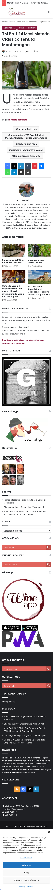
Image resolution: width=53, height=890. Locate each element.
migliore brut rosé (27, 143)
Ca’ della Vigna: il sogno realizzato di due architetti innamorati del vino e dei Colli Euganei (13, 291)
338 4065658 (11, 815)
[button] (48, 832)
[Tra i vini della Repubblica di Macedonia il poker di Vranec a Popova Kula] (39, 277)
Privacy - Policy (8, 701)
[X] (14, 166)
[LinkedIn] (21, 166)
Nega (26, 872)
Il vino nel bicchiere (28, 21)
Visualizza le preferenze (26, 880)
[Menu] (3, 13)
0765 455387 (11, 812)
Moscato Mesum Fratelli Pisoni (36, 261)
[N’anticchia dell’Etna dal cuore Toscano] (13, 250)
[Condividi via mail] (21, 172)
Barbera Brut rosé (27, 129)
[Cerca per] (49, 13)
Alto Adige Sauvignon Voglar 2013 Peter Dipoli (25, 735)
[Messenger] (41, 166)
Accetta (26, 865)
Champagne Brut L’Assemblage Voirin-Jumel (24, 507)
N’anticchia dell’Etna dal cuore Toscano (13, 261)
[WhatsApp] (7, 172)
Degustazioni (44, 21)
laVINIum (15, 21)
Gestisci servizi (26, 857)
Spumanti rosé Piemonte (27, 156)
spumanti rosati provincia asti (27, 150)
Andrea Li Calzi (12, 51)
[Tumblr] (28, 166)
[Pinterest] (34, 166)
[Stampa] (28, 172)
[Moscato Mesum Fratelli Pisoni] (39, 250)
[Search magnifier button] (48, 547)
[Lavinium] (16, 12)
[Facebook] (7, 166)
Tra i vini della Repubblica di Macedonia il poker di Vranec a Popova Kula (39, 290)
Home (7, 21)
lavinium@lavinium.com (15, 809)
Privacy (22, 886)
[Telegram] (14, 172)
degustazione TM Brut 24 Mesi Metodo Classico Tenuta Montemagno (26, 136)
